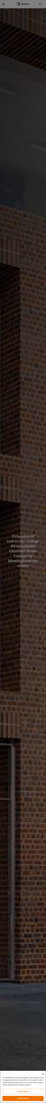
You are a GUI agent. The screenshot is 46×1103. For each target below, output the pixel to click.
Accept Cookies (23, 1098)
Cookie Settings (23, 1091)
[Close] (43, 1074)
